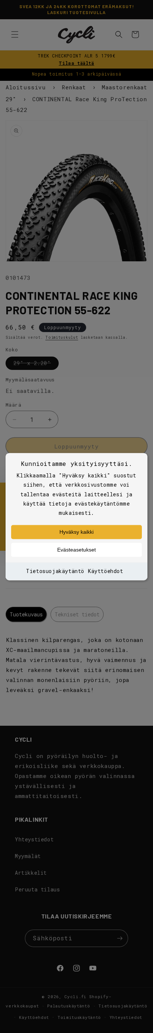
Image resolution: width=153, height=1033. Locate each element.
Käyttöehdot (105, 571)
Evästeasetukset (76, 550)
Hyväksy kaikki (76, 532)
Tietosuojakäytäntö (55, 571)
